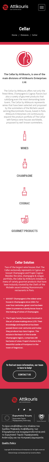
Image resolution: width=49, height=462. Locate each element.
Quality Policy (9, 443)
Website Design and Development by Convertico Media (24, 453)
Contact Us (24, 374)
